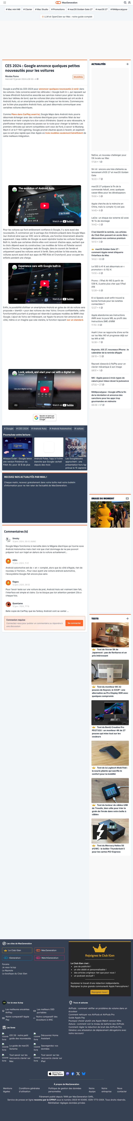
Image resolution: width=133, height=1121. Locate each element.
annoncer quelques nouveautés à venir (59, 89)
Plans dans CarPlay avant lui (25, 114)
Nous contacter (122, 1090)
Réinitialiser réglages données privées (66, 1103)
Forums (5, 964)
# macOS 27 (101, 9)
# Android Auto (38, 428)
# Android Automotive (60, 428)
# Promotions (58, 9)
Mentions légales (7, 1090)
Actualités (98, 64)
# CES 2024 (22, 428)
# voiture (79, 428)
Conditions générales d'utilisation (29, 1090)
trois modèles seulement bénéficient (64, 133)
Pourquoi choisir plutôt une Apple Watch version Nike (95, 1020)
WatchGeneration (49, 958)
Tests (95, 618)
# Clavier (27, 9)
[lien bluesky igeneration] (83, 1073)
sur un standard (75, 320)
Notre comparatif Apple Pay (17, 1018)
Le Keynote (7, 970)
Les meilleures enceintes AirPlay (17, 1011)
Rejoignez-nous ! (100, 992)
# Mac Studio (41, 9)
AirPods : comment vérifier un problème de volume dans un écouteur (98, 1010)
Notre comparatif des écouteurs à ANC (46, 1018)
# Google (8, 428)
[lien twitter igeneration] (78, 1073)
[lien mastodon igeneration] (67, 1073)
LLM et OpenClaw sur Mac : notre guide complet (68, 16)
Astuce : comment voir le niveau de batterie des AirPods (96, 1024)
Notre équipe (92, 1090)
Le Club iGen (14, 950)
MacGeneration (48, 950)
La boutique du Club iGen (14, 973)
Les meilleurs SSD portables (45, 1011)
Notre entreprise (106, 1090)
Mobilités (78, 77)
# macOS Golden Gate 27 (80, 9)
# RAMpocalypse (119, 9)
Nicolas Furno (12, 76)
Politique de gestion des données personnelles (64, 1090)
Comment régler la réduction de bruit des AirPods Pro (95, 1027)
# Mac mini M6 (13, 9)
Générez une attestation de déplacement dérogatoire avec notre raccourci (97, 1031)
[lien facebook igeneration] (72, 1073)
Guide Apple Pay (77, 1017)
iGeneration (15, 958)
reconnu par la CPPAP (45, 1099)
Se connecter (74, 623)
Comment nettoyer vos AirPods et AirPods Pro (92, 1014)
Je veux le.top (9, 967)
